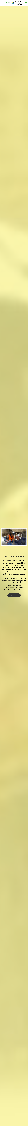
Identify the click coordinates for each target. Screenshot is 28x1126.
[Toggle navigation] (26, 2)
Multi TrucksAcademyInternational (18, 3)
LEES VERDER (14, 595)
